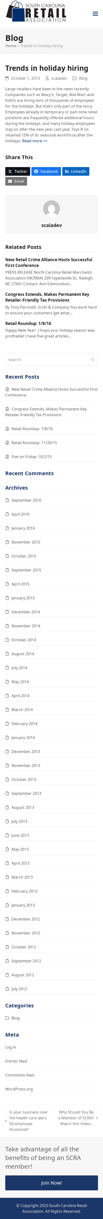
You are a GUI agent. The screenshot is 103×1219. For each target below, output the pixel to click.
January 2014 (23, 737)
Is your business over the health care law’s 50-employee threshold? (26, 1120)
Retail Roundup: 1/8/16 (28, 323)
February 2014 (24, 723)
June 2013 (20, 835)
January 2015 (23, 598)
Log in (10, 1047)
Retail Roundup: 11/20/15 (34, 442)
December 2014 (25, 612)
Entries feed (16, 1061)
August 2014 (22, 653)
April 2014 (20, 695)
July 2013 (19, 821)
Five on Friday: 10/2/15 (31, 456)
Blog (83, 78)
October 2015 (23, 556)
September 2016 (26, 500)
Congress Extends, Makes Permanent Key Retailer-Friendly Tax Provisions (47, 297)
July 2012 (19, 989)
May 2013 (20, 849)
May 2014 (20, 681)
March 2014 (22, 709)
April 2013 (20, 863)
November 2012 (25, 933)
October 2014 (23, 639)
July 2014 (19, 667)
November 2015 (25, 542)
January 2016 (23, 528)
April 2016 (20, 514)
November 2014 (25, 626)
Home (10, 45)
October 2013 (23, 779)
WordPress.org (19, 1089)
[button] (95, 14)
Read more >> (34, 140)
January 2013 (23, 905)
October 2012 (23, 947)
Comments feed (19, 1075)
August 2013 (22, 807)
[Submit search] (93, 359)
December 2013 (25, 751)
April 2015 (20, 584)
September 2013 (26, 793)
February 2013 (24, 891)
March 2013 (22, 877)
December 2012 (25, 919)
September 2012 (26, 961)
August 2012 (22, 975)
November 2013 (25, 765)
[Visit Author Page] (51, 208)
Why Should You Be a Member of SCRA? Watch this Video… (75, 1118)
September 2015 (26, 570)
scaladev (59, 78)
